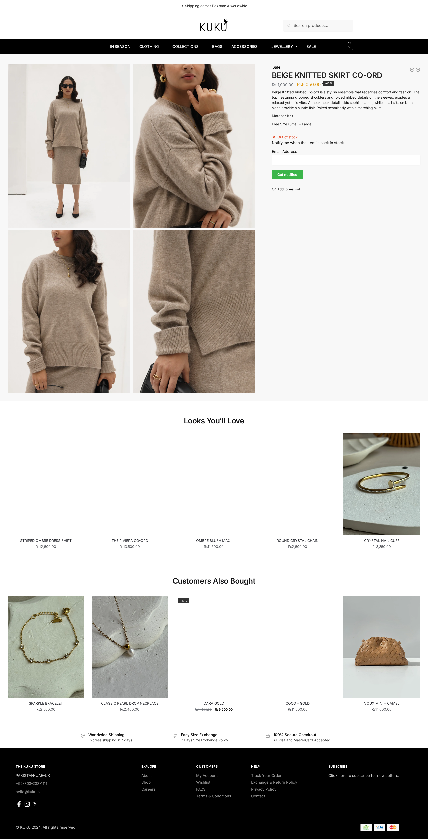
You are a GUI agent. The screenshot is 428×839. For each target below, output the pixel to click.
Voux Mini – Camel (381, 703)
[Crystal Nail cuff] (381, 484)
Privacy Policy (263, 789)
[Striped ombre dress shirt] (46, 484)
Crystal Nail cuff (381, 540)
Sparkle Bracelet (46, 703)
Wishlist (203, 782)
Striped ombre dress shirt (46, 540)
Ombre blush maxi (213, 540)
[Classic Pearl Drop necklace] (130, 647)
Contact (258, 796)
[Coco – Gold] (297, 647)
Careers (148, 789)
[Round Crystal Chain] (297, 484)
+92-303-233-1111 (31, 783)
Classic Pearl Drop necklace (129, 703)
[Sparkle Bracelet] (46, 647)
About (146, 775)
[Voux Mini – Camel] (381, 647)
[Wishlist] (76, 440)
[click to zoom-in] (69, 145)
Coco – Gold (298, 703)
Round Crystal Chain (298, 540)
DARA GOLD (214, 703)
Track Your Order (266, 775)
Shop (146, 782)
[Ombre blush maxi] (214, 484)
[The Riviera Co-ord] (130, 484)
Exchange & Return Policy (274, 782)
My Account (207, 775)
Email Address (284, 151)
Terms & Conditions (213, 796)
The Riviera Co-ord (130, 540)
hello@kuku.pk (29, 791)
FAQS (201, 789)
